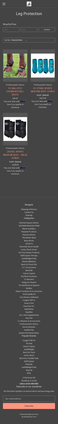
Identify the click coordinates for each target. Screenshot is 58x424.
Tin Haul (29, 343)
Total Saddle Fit (29, 294)
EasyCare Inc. (29, 306)
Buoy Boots (29, 240)
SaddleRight (29, 349)
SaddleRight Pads (29, 258)
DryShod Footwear (29, 276)
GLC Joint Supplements (29, 315)
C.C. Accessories (29, 267)
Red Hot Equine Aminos (29, 222)
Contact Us (29, 212)
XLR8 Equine (29, 361)
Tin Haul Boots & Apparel (29, 285)
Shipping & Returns (29, 209)
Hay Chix (29, 318)
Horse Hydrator (29, 327)
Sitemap (29, 215)
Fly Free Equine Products (29, 252)
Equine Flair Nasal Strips (29, 333)
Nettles (29, 288)
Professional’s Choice (29, 324)
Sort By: (7, 40)
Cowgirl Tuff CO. (29, 340)
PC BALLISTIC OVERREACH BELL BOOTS (15, 91)
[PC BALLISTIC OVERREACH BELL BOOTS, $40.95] (15, 65)
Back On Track (29, 352)
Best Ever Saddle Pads (29, 358)
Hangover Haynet (29, 282)
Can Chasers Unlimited (29, 297)
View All (29, 370)
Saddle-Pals (29, 330)
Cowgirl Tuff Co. (29, 300)
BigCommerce (33, 414)
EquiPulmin (29, 309)
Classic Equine (29, 273)
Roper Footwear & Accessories (29, 291)
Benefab (29, 270)
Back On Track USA (29, 264)
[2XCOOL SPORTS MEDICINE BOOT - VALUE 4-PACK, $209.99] (15, 129)
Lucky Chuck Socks (29, 249)
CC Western (29, 279)
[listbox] (20, 40)
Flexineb (29, 364)
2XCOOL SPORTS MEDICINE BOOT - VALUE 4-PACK (15, 154)
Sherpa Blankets (29, 261)
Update (47, 29)
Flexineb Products (29, 231)
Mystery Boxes (29, 234)
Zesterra (29, 243)
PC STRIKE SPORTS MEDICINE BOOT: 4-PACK (43, 90)
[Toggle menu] (4, 4)
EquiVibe (29, 312)
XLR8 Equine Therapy (29, 255)
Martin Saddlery (29, 228)
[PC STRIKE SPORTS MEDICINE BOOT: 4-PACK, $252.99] (43, 65)
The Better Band (29, 237)
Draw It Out (29, 303)
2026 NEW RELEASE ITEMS (29, 225)
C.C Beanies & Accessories (29, 321)
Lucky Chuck (29, 355)
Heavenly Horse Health (29, 246)
